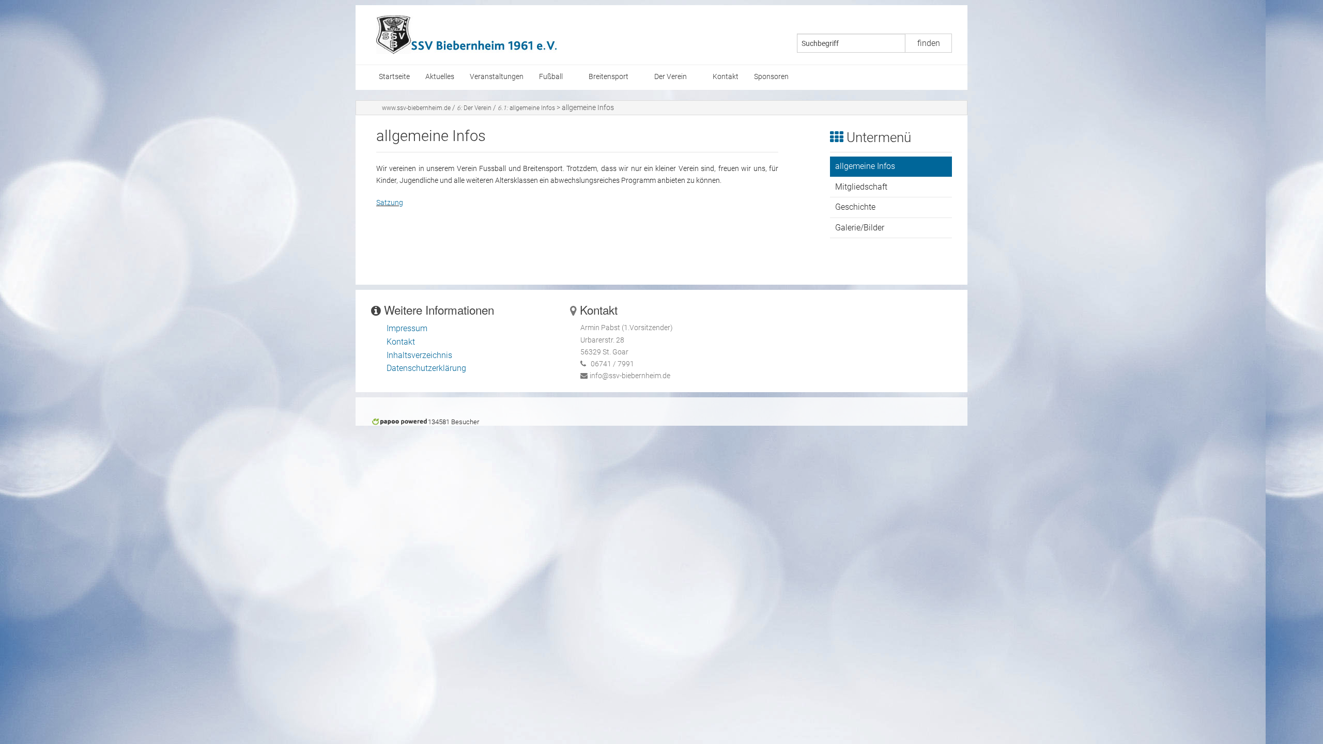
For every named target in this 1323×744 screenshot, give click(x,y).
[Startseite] (466, 34)
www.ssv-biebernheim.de (416, 108)
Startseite (394, 76)
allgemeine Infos (526, 108)
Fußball (551, 76)
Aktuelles (439, 76)
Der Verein (670, 76)
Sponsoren (771, 76)
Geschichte (855, 207)
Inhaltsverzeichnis (419, 355)
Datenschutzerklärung (426, 368)
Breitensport (608, 76)
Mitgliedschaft (861, 187)
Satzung (389, 202)
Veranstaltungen (497, 76)
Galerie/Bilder (859, 228)
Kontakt (726, 76)
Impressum (407, 328)
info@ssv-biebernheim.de (630, 375)
